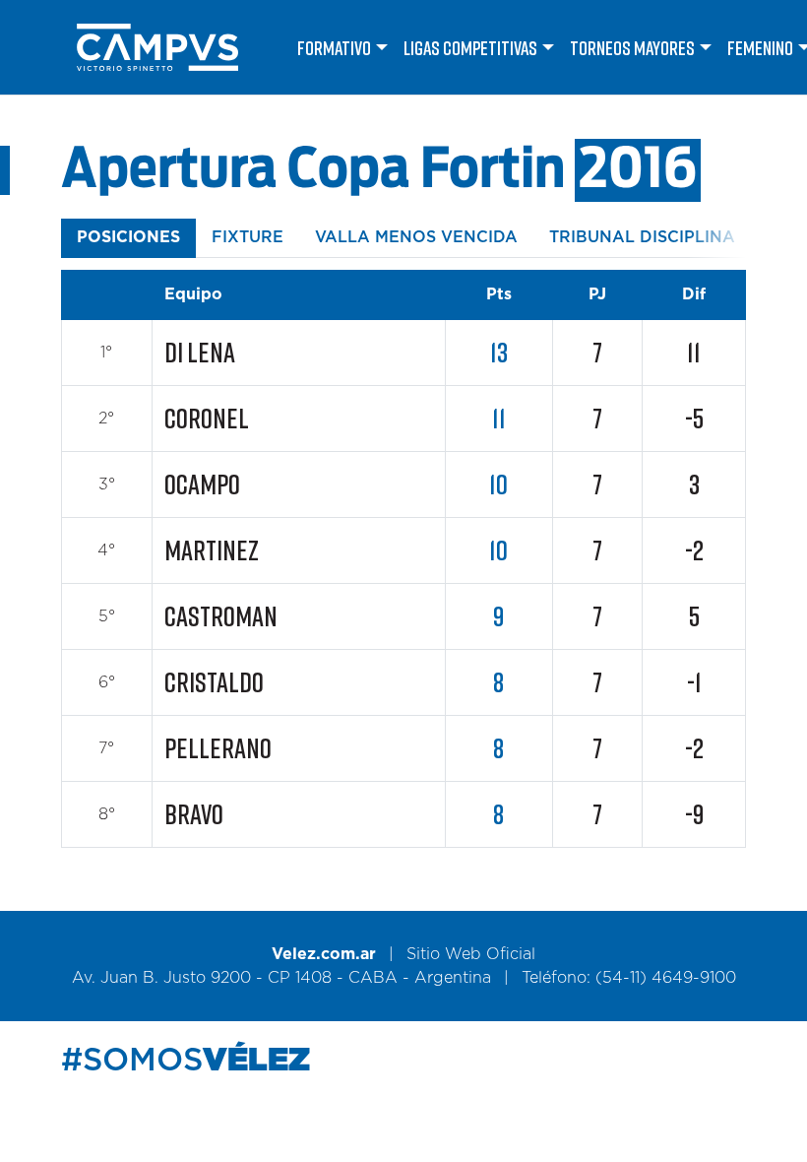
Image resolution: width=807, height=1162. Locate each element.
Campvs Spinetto (175, 47)
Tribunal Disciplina (642, 237)
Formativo (334, 47)
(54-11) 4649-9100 (665, 978)
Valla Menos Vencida (416, 237)
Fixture (247, 237)
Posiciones (128, 237)
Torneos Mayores (632, 47)
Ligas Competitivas (470, 47)
